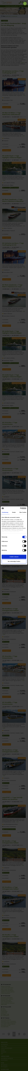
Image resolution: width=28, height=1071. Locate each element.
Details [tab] (14, 512)
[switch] (24, 541)
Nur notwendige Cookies (14, 561)
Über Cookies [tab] (22, 512)
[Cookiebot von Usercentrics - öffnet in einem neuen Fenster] (20, 508)
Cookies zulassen (14, 556)
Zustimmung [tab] (5, 512)
